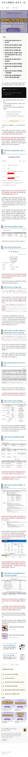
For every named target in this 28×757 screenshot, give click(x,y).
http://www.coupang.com (9, 653)
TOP (25, 753)
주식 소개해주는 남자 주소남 (13, 3)
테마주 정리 (15, 8)
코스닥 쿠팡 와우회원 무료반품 (10, 655)
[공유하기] (6, 665)
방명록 (7, 8)
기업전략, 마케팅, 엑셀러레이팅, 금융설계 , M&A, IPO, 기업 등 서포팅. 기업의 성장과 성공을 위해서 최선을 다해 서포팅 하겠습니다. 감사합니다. (10, 647)
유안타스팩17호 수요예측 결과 (13, 50)
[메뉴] (25, 3)
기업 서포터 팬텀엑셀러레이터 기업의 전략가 (9, 645)
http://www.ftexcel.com (8, 643)
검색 (22, 3)
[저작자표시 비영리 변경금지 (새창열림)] (17, 664)
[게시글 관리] (7, 665)
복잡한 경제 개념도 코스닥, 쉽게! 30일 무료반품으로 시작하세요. (10, 657)
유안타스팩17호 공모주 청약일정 (13, 64)
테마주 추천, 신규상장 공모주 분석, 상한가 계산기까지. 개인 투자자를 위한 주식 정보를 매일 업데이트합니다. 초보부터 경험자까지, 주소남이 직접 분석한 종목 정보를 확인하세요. (11, 735)
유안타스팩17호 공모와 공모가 (13, 47)
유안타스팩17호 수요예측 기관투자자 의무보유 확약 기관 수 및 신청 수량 (13, 54)
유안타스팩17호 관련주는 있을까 (13, 45)
